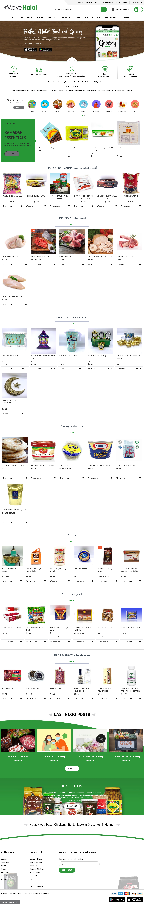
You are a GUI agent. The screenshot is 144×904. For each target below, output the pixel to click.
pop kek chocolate (105, 628)
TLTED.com (11, 893)
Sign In (118, 9)
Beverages (5, 862)
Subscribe (67, 870)
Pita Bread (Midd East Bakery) (13, 465)
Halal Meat (5, 876)
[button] (82, 115)
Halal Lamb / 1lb (65, 256)
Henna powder (55, 688)
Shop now (12, 154)
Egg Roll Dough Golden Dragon (127, 148)
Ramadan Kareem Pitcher (69, 356)
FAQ (31, 879)
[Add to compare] (25, 368)
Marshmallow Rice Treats (131, 628)
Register (126, 9)
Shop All (18, 108)
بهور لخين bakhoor (33, 688)
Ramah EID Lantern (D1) (97, 356)
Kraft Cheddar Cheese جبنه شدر (99, 465)
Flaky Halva (63, 465)
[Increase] (11, 472)
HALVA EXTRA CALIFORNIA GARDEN (42, 465)
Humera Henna (7, 688)
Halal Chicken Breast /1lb (12, 296)
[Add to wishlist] (21, 206)
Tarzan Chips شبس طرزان (12, 196)
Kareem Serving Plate (10, 356)
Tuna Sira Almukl (80, 569)
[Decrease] (3, 472)
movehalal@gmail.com (88, 2)
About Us (33, 865)
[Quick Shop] (51, 133)
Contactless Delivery (54, 756)
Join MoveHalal (36, 862)
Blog (31, 882)
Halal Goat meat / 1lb (125, 256)
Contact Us (34, 876)
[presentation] (69, 60)
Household (5, 872)
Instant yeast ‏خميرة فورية (126, 465)
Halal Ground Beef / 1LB (40, 256)
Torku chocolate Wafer (11, 628)
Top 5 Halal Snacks (18, 756)
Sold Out (7, 413)
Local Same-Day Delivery (90, 756)
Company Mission (36, 859)
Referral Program (36, 886)
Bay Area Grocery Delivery (126, 756)
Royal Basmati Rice (131, 196)
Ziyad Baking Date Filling (73, 148)
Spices (3, 865)
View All (4, 879)
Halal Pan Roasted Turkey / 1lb (100, 256)
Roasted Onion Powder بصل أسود (15, 510)
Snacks (3, 869)
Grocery (4, 859)
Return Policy (35, 872)
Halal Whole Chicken (10, 256)
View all (72, 768)
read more (72, 806)
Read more (18, 760)
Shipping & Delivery (37, 869)
